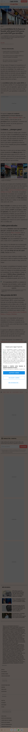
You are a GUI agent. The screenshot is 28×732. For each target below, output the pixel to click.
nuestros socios (21, 349)
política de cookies (8, 362)
